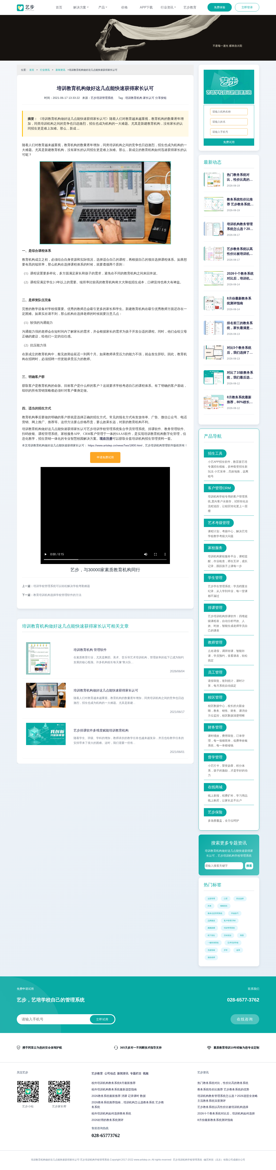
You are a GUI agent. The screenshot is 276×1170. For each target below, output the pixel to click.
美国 (242, 935)
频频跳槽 (211, 928)
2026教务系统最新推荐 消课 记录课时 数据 (119, 1095)
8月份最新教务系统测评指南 (215, 1119)
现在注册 (106, 438)
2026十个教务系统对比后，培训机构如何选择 (226, 1113)
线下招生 (211, 935)
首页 (59, 7)
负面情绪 (211, 950)
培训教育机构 (133, 97)
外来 (209, 906)
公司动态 (110, 1073)
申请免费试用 (105, 457)
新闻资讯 (60, 70)
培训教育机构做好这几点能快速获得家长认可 (106, 690)
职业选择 (240, 899)
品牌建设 (211, 921)
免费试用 (229, 142)
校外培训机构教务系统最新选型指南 (114, 1089)
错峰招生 (224, 906)
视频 (146, 1073)
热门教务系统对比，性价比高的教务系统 (222, 1083)
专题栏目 (135, 1073)
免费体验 (219, 7)
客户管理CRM (230, 921)
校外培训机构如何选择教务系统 (111, 1113)
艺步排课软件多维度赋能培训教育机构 (101, 730)
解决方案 (80, 7)
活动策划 (227, 935)
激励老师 (211, 957)
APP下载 (146, 7)
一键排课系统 (213, 943)
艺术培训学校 (233, 943)
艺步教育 (189, 7)
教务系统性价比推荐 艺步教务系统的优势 (223, 1089)
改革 (238, 950)
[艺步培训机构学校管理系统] (25, 7)
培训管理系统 (229, 928)
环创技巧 (234, 913)
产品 (102, 7)
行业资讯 (167, 7)
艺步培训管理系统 (102, 97)
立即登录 (247, 7)
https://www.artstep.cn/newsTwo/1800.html (114, 445)
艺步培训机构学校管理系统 (187, 1159)
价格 (124, 7)
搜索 (249, 865)
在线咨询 (245, 1019)
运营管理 (211, 899)
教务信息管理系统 (215, 913)
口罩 (226, 899)
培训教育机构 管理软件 (90, 649)
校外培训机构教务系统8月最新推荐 (114, 1083)
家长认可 (148, 97)
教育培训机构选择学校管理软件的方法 (57, 595)
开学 (226, 950)
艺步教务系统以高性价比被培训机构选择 (222, 1107)
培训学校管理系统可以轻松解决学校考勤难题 (61, 586)
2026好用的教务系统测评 (107, 1119)
